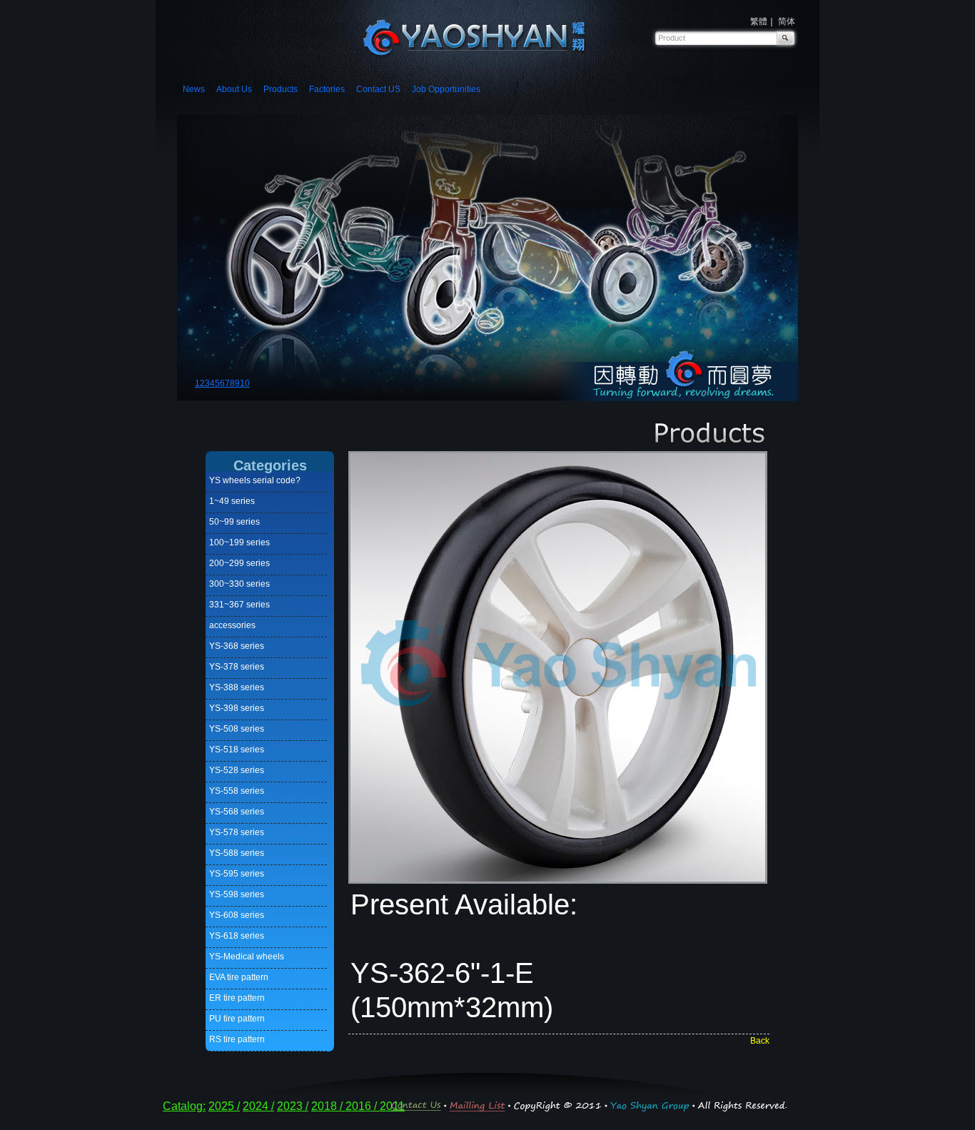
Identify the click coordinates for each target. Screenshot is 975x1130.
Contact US (378, 89)
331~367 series (239, 605)
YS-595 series (236, 874)
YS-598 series (236, 894)
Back (759, 1041)
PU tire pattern (237, 1019)
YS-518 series (236, 750)
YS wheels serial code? (254, 480)
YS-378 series (236, 667)
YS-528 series (236, 770)
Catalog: (184, 1106)
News (194, 89)
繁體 (758, 21)
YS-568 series (236, 812)
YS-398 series (236, 708)
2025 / (224, 1106)
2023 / (292, 1106)
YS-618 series (236, 936)
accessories (232, 625)
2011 (392, 1106)
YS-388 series (236, 687)
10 (245, 383)
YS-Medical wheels (246, 957)
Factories (327, 89)
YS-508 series (236, 729)
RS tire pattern (237, 1039)
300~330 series (239, 584)
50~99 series (234, 522)
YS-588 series (236, 853)
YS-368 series (236, 646)
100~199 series (239, 543)
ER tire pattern (237, 998)
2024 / (258, 1106)
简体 (786, 21)
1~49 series (232, 501)
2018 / (328, 1106)
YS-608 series (236, 915)
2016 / (362, 1106)
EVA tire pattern (238, 977)
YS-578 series (236, 832)
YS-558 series (236, 791)
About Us (234, 89)
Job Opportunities (446, 89)
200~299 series (239, 563)
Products (280, 89)
